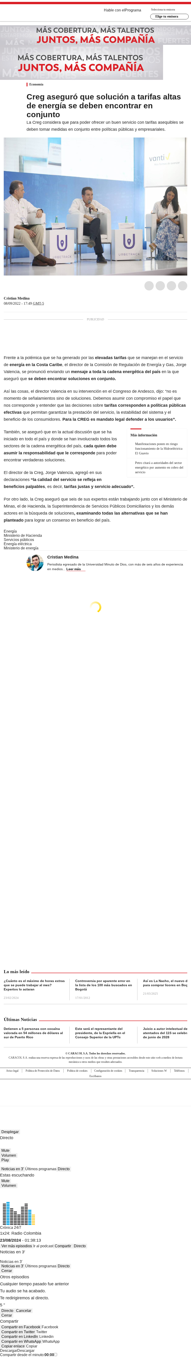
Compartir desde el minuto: (27, 1355)
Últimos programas (40, 1169)
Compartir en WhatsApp (21, 1341)
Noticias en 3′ (12, 1169)
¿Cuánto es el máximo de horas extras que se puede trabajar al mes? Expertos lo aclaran (34, 985)
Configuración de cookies (108, 1070)
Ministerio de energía (21, 548)
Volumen (8, 1155)
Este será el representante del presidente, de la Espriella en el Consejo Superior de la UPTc (100, 1033)
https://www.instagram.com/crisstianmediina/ (38, 298)
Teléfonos (179, 1070)
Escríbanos (95, 1076)
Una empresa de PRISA (95, 1089)
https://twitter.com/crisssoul (33, 298)
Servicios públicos (19, 540)
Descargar (8, 1351)
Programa (133, 10)
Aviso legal (12, 1070)
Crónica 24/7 (10, 1228)
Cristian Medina (17, 298)
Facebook (149, 285)
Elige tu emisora (166, 16)
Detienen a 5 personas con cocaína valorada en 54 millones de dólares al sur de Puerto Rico (33, 1033)
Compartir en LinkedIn (19, 1337)
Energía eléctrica (18, 544)
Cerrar (6, 1271)
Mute (5, 1150)
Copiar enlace (13, 1346)
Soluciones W (159, 1070)
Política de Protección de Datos (43, 1070)
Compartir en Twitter (18, 1332)
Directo (64, 1169)
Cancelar (23, 1311)
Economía (36, 84)
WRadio (29, 13)
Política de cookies (77, 1070)
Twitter (160, 285)
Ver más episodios (16, 1246)
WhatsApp (182, 285)
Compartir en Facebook (20, 1327)
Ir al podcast (43, 1246)
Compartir (63, 1246)
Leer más (73, 569)
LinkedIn (171, 285)
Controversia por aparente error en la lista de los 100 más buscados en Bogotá (103, 985)
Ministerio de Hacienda (23, 535)
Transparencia (136, 1070)
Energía (10, 531)
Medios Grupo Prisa (95, 1101)
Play (5, 1160)
